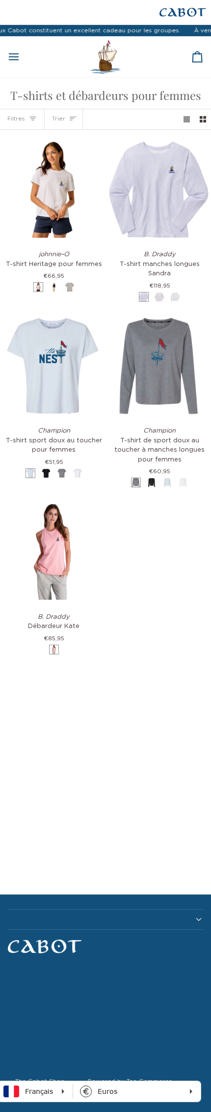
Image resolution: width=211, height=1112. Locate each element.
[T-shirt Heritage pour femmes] (53, 189)
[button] (105, 919)
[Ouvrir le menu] (22, 56)
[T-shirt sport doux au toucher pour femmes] (53, 366)
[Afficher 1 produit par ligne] (187, 119)
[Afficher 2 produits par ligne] (203, 119)
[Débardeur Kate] (53, 551)
